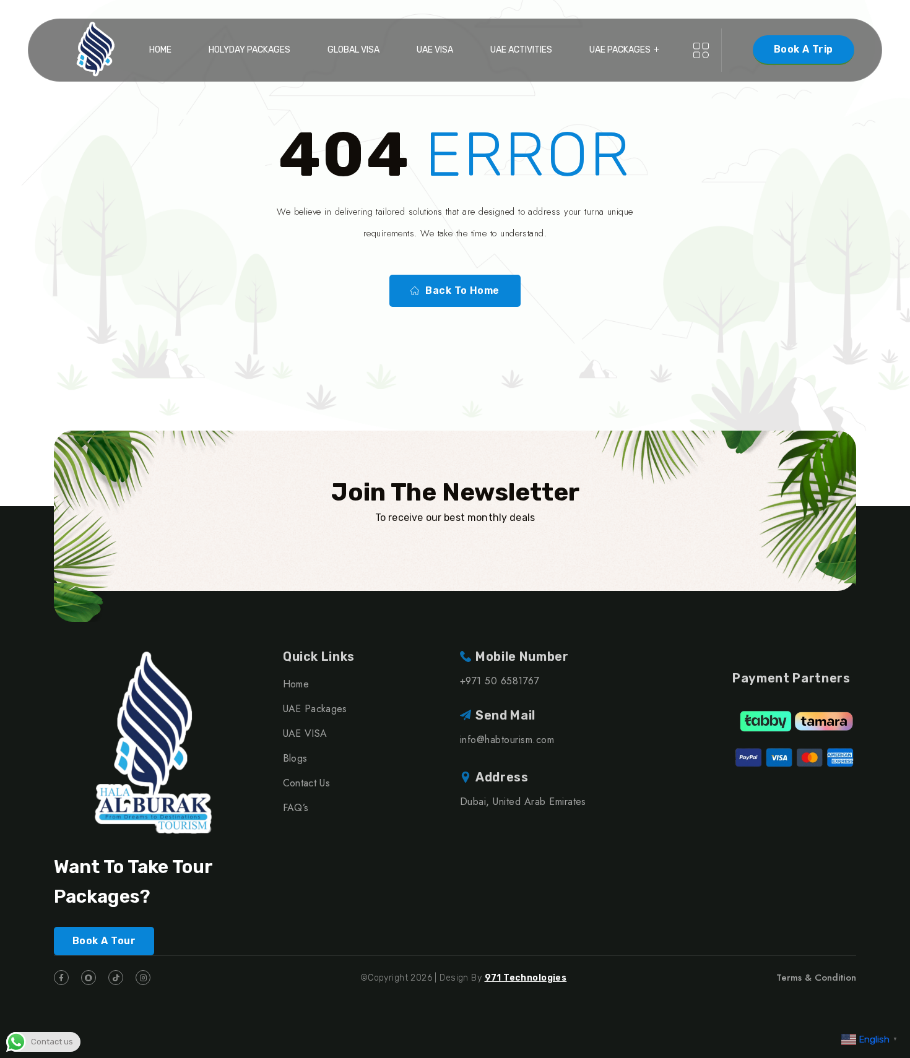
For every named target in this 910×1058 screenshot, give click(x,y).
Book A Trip (803, 49)
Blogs (295, 758)
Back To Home (462, 290)
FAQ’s (296, 808)
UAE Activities (521, 50)
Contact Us (306, 783)
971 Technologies (526, 978)
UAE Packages (620, 50)
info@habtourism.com (507, 740)
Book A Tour (104, 941)
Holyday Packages (249, 50)
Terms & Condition (816, 977)
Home (160, 50)
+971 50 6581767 (499, 681)
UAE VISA (435, 50)
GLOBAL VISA (353, 50)
